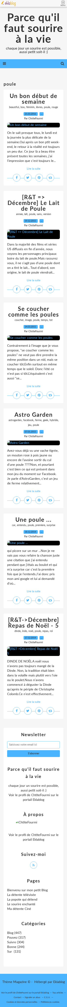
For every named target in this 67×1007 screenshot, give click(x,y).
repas (45, 631)
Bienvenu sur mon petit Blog (27, 890)
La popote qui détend (22, 899)
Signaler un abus (33, 997)
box (23, 107)
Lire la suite (33, 168)
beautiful (14, 107)
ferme (38, 420)
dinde (17, 631)
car (13, 525)
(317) (16, 937)
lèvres (39, 107)
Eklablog (59, 982)
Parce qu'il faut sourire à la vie (33, 29)
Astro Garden (33, 415)
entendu (21, 525)
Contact (17, 997)
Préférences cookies (50, 1002)
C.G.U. (47, 997)
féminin (30, 107)
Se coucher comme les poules (33, 312)
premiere (40, 525)
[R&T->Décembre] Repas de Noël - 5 (33, 623)
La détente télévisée (21, 895)
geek (45, 420)
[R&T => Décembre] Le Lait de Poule (34, 203)
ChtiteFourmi (40, 795)
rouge (55, 107)
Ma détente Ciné (19, 909)
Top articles (57, 993)
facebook (28, 420)
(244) (15, 947)
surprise (51, 525)
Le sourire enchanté (21, 904)
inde (24, 631)
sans (39, 214)
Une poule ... (33, 520)
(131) (14, 951)
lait (26, 214)
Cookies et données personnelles (22, 1002)
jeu (29, 425)
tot (51, 320)
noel (30, 631)
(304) (15, 942)
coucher (19, 320)
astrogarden (15, 420)
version (47, 214)
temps (44, 320)
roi (51, 631)
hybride (54, 420)
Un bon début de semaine (33, 99)
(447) (14, 933)
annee (19, 214)
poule (47, 107)
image (28, 320)
